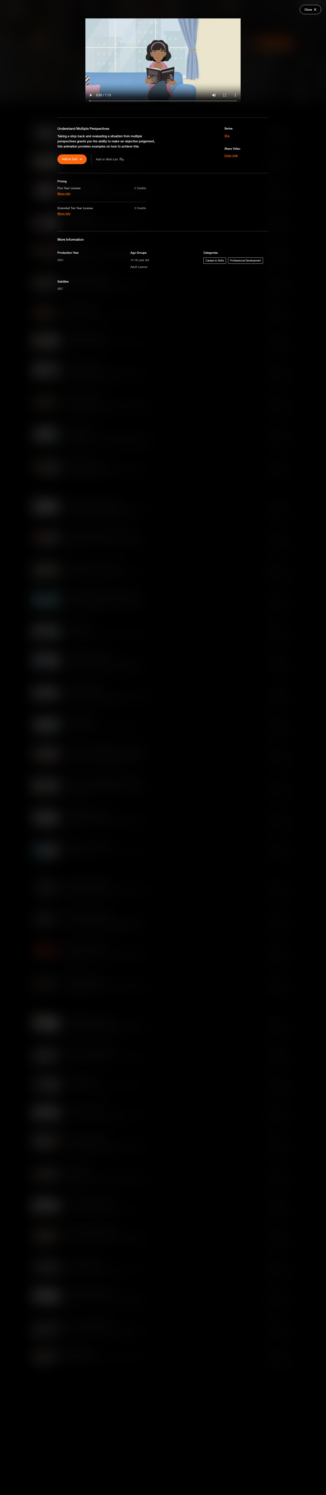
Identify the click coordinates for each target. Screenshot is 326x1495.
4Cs (227, 136)
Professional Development (245, 260)
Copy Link (231, 155)
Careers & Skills (214, 260)
